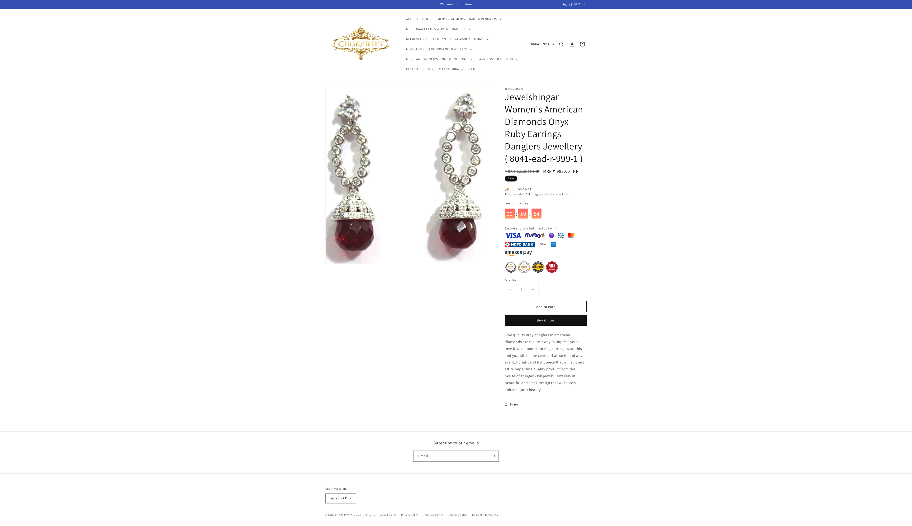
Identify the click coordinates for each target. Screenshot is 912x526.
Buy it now (546, 320)
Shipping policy (458, 515)
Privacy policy (410, 515)
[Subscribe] (493, 455)
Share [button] (513, 404)
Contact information (485, 515)
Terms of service (433, 515)
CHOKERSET (342, 515)
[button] (469, 19)
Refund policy (388, 515)
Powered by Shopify (363, 515)
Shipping (532, 194)
